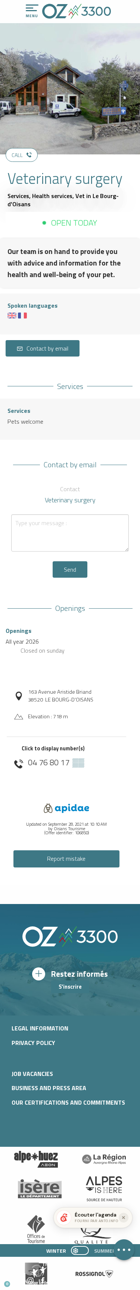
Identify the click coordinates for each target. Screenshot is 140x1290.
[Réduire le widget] (123, 1217)
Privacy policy (33, 1042)
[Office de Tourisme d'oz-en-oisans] (76, 11)
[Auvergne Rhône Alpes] (104, 1159)
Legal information (40, 1028)
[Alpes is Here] (104, 1188)
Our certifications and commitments (68, 1102)
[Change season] (82, 1250)
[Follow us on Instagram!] (30, 1280)
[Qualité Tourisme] (91, 1231)
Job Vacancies (32, 1073)
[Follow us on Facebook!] (43, 1280)
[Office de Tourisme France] (36, 1231)
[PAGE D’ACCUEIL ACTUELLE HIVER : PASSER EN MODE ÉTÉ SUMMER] (80, 1250)
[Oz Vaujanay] (36, 1159)
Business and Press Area (49, 1087)
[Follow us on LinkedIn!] (55, 1280)
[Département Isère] (40, 1188)
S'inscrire (70, 987)
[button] (69, 1281)
